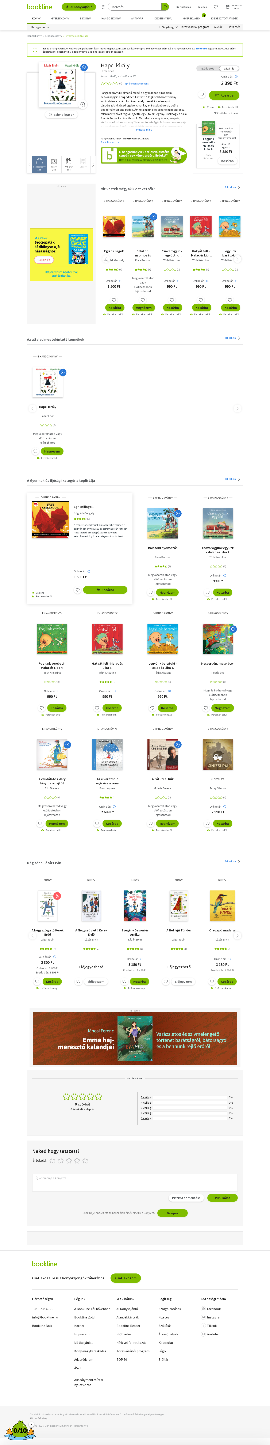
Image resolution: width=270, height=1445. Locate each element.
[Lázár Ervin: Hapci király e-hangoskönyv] (61, 84)
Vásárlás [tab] (229, 68)
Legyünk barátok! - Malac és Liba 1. (230, 253)
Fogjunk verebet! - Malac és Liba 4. (52, 665)
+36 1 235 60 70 (42, 1309)
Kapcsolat (166, 1342)
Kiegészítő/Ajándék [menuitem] (224, 18)
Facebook (214, 1309)
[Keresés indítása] (165, 7)
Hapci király (47, 407)
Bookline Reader (128, 1326)
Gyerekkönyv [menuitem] (60, 18)
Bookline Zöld (84, 1317)
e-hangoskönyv (114, 201)
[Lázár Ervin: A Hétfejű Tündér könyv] (179, 905)
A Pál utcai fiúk (163, 779)
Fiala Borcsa (142, 260)
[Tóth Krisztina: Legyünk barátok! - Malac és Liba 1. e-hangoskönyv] (229, 226)
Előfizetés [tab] (207, 68)
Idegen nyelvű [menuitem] (163, 18)
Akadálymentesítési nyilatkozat (88, 1382)
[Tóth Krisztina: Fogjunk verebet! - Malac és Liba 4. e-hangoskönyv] (52, 639)
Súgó (162, 1351)
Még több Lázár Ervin (44, 862)
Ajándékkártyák (127, 1317)
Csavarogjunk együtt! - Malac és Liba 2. (172, 253)
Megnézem (144, 307)
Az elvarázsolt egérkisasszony (107, 781)
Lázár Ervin (47, 416)
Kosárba (227, 95)
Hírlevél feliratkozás (131, 1342)
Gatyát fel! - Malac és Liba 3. (201, 253)
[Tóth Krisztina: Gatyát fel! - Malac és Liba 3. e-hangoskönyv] (201, 226)
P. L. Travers (52, 788)
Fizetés (164, 1317)
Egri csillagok (114, 251)
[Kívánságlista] (216, 7)
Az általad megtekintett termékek (55, 339)
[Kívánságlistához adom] (202, 94)
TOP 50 (121, 1359)
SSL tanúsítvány (38, 1418)
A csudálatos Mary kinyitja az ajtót (52, 781)
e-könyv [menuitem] (85, 18)
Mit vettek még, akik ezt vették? (128, 188)
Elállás (164, 1359)
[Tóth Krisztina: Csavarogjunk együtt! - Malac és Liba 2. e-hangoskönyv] (171, 226)
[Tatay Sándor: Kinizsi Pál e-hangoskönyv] (218, 754)
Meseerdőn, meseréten (218, 663)
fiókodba (201, 48)
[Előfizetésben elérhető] (84, 67)
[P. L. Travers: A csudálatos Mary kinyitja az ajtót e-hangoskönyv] (52, 754)
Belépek (202, 6)
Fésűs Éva (218, 673)
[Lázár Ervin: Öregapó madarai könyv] (222, 905)
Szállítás (165, 1326)
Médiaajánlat (83, 1342)
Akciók (218, 27)
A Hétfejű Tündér (178, 930)
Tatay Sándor (218, 788)
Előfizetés (234, 27)
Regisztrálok (184, 6)
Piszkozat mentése (186, 1198)
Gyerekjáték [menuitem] (194, 17)
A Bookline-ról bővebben (92, 1309)
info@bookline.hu (45, 1317)
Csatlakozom (125, 1278)
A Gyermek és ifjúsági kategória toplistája (61, 480)
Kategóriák (38, 27)
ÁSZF (77, 1368)
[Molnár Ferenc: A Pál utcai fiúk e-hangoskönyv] (162, 754)
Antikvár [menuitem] (137, 18)
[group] (39, 164)
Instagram (214, 1317)
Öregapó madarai (222, 930)
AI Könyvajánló (81, 7)
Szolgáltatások (170, 1309)
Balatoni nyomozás (143, 253)
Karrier (79, 1326)
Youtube (213, 1334)
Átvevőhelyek (168, 1334)
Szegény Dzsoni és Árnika (135, 932)
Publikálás (222, 1198)
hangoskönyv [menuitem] (111, 18)
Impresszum (83, 1334)
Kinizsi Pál (218, 779)
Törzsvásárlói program (195, 27)
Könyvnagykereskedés (90, 1351)
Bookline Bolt (42, 1326)
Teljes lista (230, 187)
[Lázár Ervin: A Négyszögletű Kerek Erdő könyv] (47, 905)
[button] (93, 164)
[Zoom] (82, 104)
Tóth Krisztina (171, 260)
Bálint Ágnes (107, 788)
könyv (48, 880)
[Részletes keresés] (103, 7)
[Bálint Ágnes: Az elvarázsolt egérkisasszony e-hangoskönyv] (107, 754)
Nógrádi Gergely (114, 260)
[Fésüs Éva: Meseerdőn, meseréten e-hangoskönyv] (218, 639)
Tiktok (212, 1326)
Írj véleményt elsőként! (137, 83)
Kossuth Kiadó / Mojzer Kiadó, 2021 (119, 76)
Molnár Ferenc (163, 788)
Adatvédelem (83, 1359)
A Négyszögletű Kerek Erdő (47, 932)
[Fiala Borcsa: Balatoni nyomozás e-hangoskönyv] (143, 226)
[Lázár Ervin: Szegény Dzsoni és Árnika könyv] (135, 905)
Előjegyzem (96, 981)
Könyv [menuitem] (36, 18)
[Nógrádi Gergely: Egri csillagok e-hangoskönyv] (113, 226)
